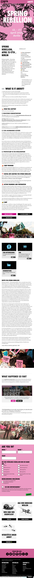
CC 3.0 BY (7, 576)
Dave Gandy (19, 575)
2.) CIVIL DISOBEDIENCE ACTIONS (26, 57)
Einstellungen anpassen (27, 577)
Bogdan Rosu (14, 575)
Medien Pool (14, 572)
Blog (13, 564)
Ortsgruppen (4, 565)
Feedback (30, 576)
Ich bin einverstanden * (13, 487)
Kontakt (24, 569)
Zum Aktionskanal (24, 71)
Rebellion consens (9, 214)
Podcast (13, 566)
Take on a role (9, 217)
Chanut (23, 575)
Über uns (9, 519)
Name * (20, 450)
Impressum (24, 566)
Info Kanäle (14, 565)
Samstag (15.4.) (23, 469)
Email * (4, 450)
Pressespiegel (14, 573)
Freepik (11, 575)
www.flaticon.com (29, 575)
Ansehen (13, 400)
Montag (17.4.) (23, 471)
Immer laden (19, 400)
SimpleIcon (7, 575)
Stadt (3, 456)
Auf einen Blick (4, 564)
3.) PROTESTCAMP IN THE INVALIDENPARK (26, 60)
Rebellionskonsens (4, 572)
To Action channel (24, 214)
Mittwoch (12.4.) (7, 467)
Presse (24, 570)
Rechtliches (3, 571)
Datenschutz (25, 567)
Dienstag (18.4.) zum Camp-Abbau (25, 474)
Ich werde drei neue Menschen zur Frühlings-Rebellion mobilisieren (9, 482)
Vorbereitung (23, 74)
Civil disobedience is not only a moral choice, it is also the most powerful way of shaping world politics (27, 82)
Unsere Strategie (25, 519)
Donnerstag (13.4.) (23, 467)
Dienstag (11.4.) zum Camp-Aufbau (9, 474)
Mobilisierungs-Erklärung (11, 479)
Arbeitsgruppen (4, 566)
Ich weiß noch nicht (24, 465)
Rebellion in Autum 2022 (10, 379)
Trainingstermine (14, 571)
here (27, 177)
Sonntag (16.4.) (7, 471)
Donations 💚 (9, 542)
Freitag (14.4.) (6, 469)
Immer (5, 465)
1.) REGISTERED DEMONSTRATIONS (24, 54)
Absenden (29, 494)
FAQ (21, 72)
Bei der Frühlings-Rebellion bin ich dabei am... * (15, 463)
